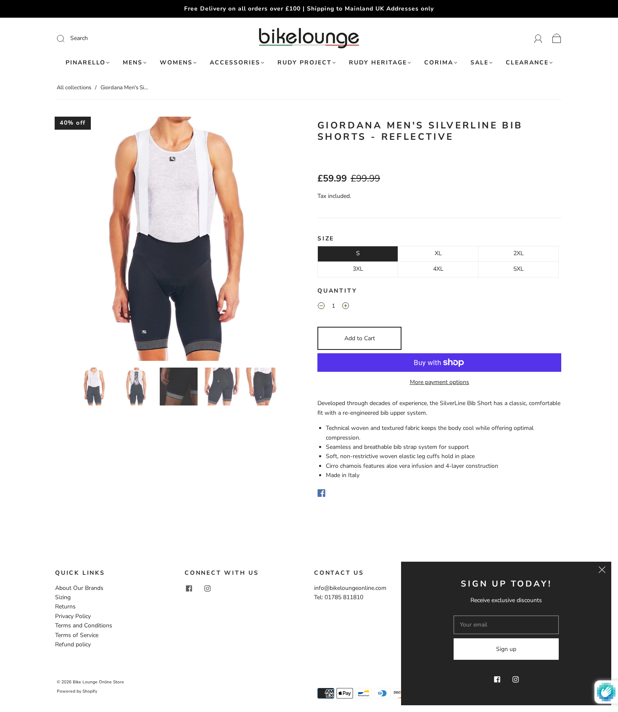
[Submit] (117, 38)
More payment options (439, 382)
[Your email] (506, 625)
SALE (479, 63)
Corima (438, 63)
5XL (518, 269)
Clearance (527, 63)
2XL (518, 253)
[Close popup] (602, 571)
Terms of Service (76, 635)
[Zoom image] (179, 240)
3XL (358, 269)
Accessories (235, 63)
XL (438, 253)
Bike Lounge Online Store (98, 682)
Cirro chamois (344, 466)
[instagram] (207, 588)
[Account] (538, 38)
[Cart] (556, 38)
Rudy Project (304, 63)
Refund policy (73, 644)
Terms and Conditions (83, 625)
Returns (65, 607)
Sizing (63, 597)
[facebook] (189, 588)
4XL (438, 269)
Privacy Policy (73, 616)
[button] (81, 240)
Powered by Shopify (77, 691)
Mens (133, 63)
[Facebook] (321, 493)
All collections (74, 87)
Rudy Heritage (378, 63)
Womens (176, 63)
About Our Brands (79, 588)
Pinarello (86, 63)
